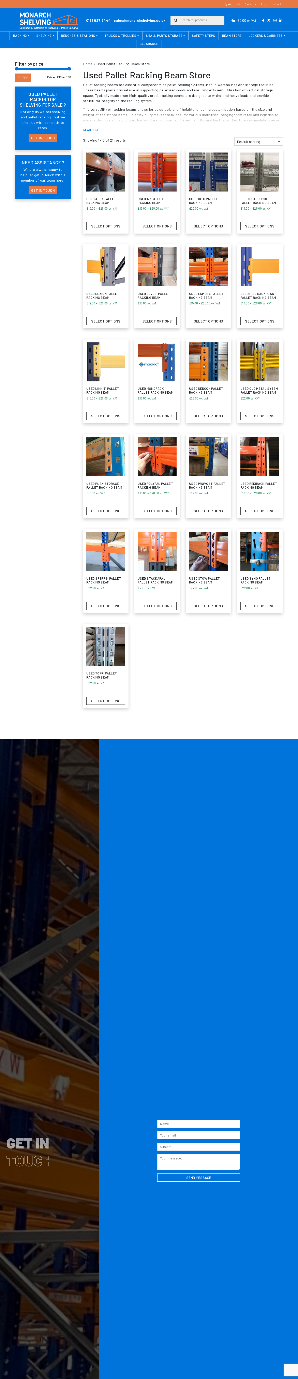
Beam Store (232, 35)
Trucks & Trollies (120, 35)
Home (88, 64)
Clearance (149, 43)
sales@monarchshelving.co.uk (139, 20)
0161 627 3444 (98, 20)
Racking (20, 35)
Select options (106, 226)
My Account (231, 4)
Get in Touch (43, 138)
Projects (250, 4)
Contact (275, 4)
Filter (23, 77)
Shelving (44, 35)
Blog (263, 4)
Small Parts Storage (164, 35)
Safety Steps (203, 35)
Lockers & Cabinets (266, 35)
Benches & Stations (78, 35)
